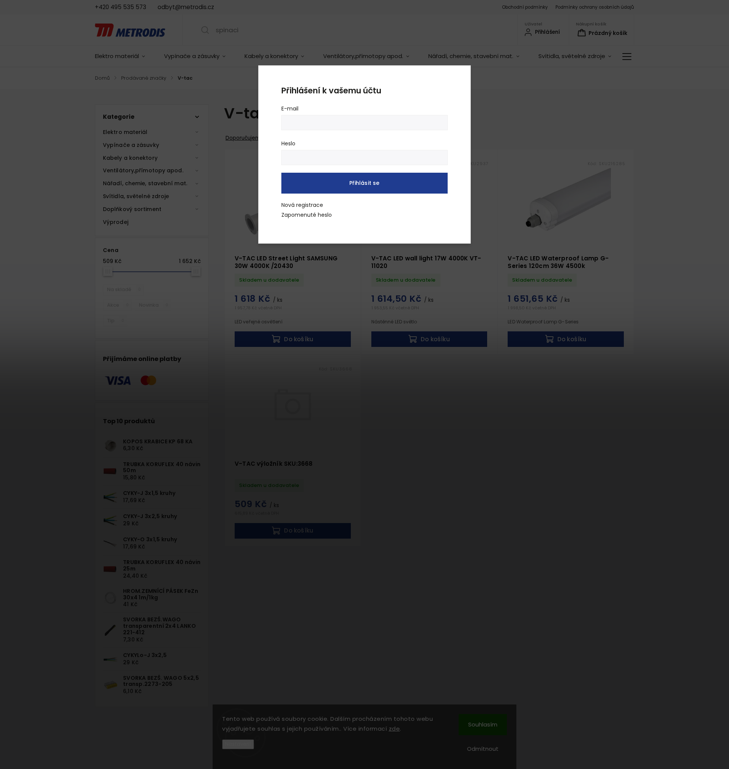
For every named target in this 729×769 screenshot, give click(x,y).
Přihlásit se (364, 183)
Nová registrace (302, 205)
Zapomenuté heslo (306, 215)
